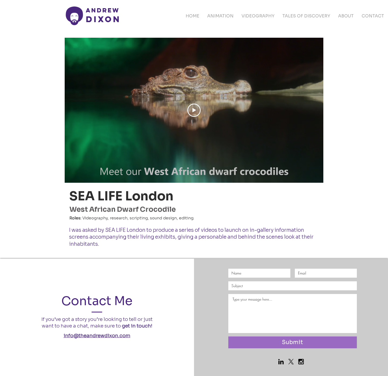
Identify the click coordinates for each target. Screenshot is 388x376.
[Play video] (194, 110)
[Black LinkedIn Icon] (281, 361)
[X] (291, 361)
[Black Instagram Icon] (301, 361)
